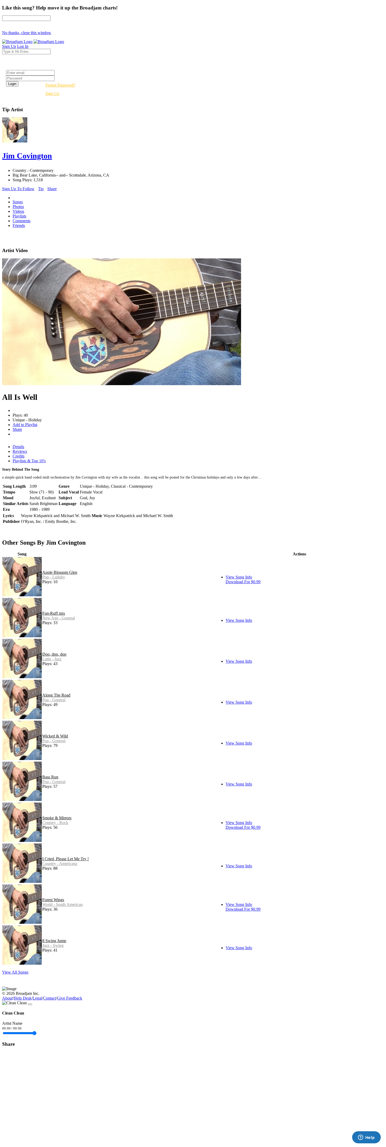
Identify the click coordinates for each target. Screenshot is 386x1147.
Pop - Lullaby (53, 577)
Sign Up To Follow (18, 189)
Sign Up (52, 93)
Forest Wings (53, 900)
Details (18, 446)
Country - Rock (55, 822)
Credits (18, 456)
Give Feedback (69, 998)
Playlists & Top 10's (29, 461)
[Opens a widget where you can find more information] (366, 1137)
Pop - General (53, 700)
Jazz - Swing (53, 945)
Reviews (20, 451)
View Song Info (239, 577)
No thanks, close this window (26, 32)
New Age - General (58, 618)
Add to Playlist (25, 424)
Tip (41, 189)
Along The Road (56, 695)
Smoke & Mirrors (56, 818)
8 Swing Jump (54, 940)
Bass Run (50, 777)
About (7, 998)
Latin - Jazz (51, 659)
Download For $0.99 (243, 582)
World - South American (62, 904)
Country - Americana (59, 863)
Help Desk (23, 998)
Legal (37, 998)
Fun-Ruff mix (53, 613)
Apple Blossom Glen (59, 572)
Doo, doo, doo (54, 654)
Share (52, 189)
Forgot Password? (60, 85)
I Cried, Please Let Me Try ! (65, 859)
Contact (49, 998)
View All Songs (15, 972)
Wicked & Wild (55, 736)
